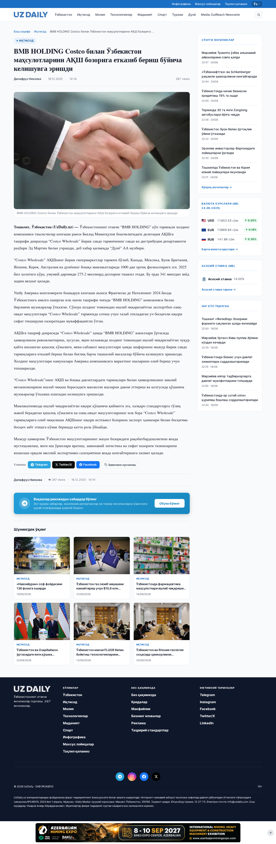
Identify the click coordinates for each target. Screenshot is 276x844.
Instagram (208, 702)
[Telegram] (120, 776)
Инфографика (181, 4)
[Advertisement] (138, 832)
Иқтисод (83, 14)
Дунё (192, 14)
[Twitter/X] (156, 776)
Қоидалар (139, 702)
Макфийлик (141, 709)
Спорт (162, 14)
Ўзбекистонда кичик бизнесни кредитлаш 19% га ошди (224, 93)
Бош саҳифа (22, 31)
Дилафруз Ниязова (27, 79)
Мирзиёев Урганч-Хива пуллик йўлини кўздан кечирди (230, 340)
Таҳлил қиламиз (236, 4)
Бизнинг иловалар (146, 716)
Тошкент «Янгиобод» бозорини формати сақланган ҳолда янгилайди (229, 321)
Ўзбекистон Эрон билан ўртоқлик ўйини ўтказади (227, 131)
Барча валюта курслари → (220, 249)
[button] (258, 14)
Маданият (145, 14)
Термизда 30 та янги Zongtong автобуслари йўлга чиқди (224, 112)
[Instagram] (132, 776)
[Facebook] (144, 776)
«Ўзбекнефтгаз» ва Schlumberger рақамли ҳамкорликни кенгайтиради (229, 74)
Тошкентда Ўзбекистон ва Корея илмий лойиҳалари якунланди (226, 170)
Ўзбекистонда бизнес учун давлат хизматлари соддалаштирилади (227, 359)
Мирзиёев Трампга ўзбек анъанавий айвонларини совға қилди (229, 55)
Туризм (177, 14)
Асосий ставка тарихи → (219, 289)
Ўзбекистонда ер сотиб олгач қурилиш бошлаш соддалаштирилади (230, 397)
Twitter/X (65, 464)
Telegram (41, 464)
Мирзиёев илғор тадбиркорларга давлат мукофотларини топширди (227, 378)
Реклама (138, 723)
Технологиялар (121, 14)
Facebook (90, 464)
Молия (100, 14)
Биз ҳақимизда (143, 695)
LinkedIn (206, 723)
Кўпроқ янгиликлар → (217, 187)
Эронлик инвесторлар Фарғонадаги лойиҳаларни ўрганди (228, 150)
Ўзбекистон (63, 14)
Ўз (255, 4)
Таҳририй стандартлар (149, 730)
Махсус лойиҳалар (208, 4)
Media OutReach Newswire (220, 14)
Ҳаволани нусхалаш (122, 464)
